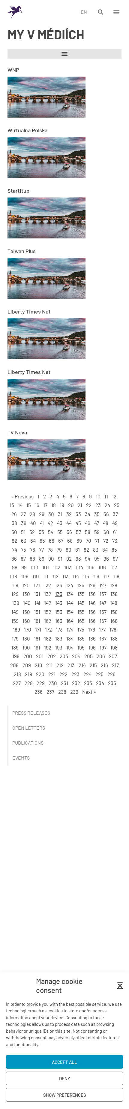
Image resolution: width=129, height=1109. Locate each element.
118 (116, 576)
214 (82, 665)
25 (116, 505)
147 (103, 603)
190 (26, 647)
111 (45, 576)
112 (55, 576)
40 (33, 523)
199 (16, 656)
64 (33, 541)
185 (81, 638)
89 (41, 559)
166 (92, 621)
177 (102, 629)
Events (21, 757)
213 (71, 665)
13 (12, 505)
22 (89, 505)
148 (113, 603)
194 (70, 647)
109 (24, 576)
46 (87, 523)
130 (26, 594)
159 (15, 621)
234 (100, 683)
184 (70, 638)
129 (15, 594)
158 (114, 612)
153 (58, 612)
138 (114, 594)
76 (32, 550)
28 (32, 514)
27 (23, 514)
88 (32, 559)
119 (15, 585)
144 (70, 603)
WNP (13, 69)
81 (77, 550)
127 (102, 585)
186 (92, 638)
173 (59, 629)
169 (16, 629)
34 (87, 514)
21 (80, 505)
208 (14, 665)
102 (56, 567)
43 (59, 523)
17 (45, 505)
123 (58, 585)
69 (79, 541)
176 (91, 629)
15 (28, 505)
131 (37, 594)
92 (69, 559)
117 (106, 576)
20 (71, 505)
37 (115, 514)
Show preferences (64, 1095)
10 (98, 496)
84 (105, 550)
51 (23, 532)
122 (47, 585)
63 (23, 541)
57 (78, 532)
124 (69, 585)
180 (26, 638)
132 (47, 594)
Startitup (18, 190)
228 (29, 683)
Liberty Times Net (29, 311)
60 (106, 532)
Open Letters (28, 728)
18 (53, 505)
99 (24, 567)
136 (92, 594)
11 (106, 496)
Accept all (64, 1062)
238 (62, 692)
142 (47, 603)
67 (60, 541)
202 (51, 656)
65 (42, 541)
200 (27, 656)
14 (20, 505)
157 (103, 612)
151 (37, 612)
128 (113, 585)
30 (51, 514)
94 (87, 559)
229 (41, 683)
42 (50, 523)
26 (14, 514)
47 (96, 523)
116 (96, 576)
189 (15, 647)
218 (17, 674)
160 (26, 621)
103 (68, 567)
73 (114, 541)
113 (65, 576)
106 (102, 567)
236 (38, 692)
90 (51, 559)
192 (47, 647)
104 (79, 567)
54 (50, 532)
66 (51, 541)
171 (38, 629)
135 (81, 594)
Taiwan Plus (22, 251)
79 (59, 550)
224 (87, 674)
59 (97, 532)
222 (63, 674)
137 (103, 594)
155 (81, 612)
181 (37, 638)
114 (76, 576)
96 (106, 559)
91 (60, 559)
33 (78, 514)
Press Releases (31, 713)
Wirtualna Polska (27, 130)
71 (97, 541)
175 (80, 629)
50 (14, 532)
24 (107, 505)
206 (101, 656)
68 (70, 541)
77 (41, 550)
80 (68, 550)
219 (28, 674)
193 (58, 647)
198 (114, 647)
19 (62, 505)
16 (37, 505)
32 (69, 514)
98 (14, 567)
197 (103, 647)
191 (37, 647)
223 (75, 674)
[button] (120, 986)
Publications (28, 743)
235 (112, 683)
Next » (89, 692)
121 (37, 585)
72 (105, 541)
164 (70, 621)
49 (115, 523)
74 (14, 550)
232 (76, 683)
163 (58, 621)
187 (103, 638)
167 (103, 621)
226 (111, 674)
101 (45, 567)
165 (81, 621)
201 (40, 656)
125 (80, 585)
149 (15, 612)
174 (70, 629)
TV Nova (17, 432)
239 (74, 692)
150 (26, 612)
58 (87, 532)
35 (97, 514)
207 (113, 656)
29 (41, 514)
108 (13, 576)
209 (26, 665)
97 (115, 559)
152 (47, 612)
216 (104, 665)
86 (14, 559)
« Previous (22, 496)
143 (58, 603)
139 (15, 603)
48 (105, 523)
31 (60, 514)
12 (114, 496)
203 (64, 656)
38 (14, 523)
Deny (64, 1078)
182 (47, 638)
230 (53, 683)
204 (76, 656)
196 (92, 647)
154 (70, 612)
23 (98, 505)
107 (113, 567)
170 (27, 629)
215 (93, 665)
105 (90, 567)
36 (106, 514)
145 (81, 603)
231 (64, 683)
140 (27, 603)
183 (58, 638)
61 (115, 532)
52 (32, 532)
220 (40, 674)
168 (114, 621)
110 (35, 576)
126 (91, 585)
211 (49, 665)
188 (114, 638)
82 (86, 550)
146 (92, 603)
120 (26, 585)
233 (88, 683)
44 (69, 523)
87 (23, 559)
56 (69, 532)
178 (113, 629)
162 (47, 621)
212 (60, 665)
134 (70, 594)
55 (60, 532)
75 (23, 550)
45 (78, 523)
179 (15, 638)
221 (52, 674)
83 (95, 550)
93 (78, 559)
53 (41, 532)
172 (48, 629)
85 (114, 550)
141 (37, 603)
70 (88, 541)
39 (23, 523)
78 (50, 550)
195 (81, 647)
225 (99, 674)
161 (37, 621)
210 (38, 665)
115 (86, 576)
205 (88, 656)
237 (50, 692)
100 (34, 567)
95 (97, 559)
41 (42, 523)
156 (92, 612)
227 (17, 683)
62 (14, 541)
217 (115, 665)
